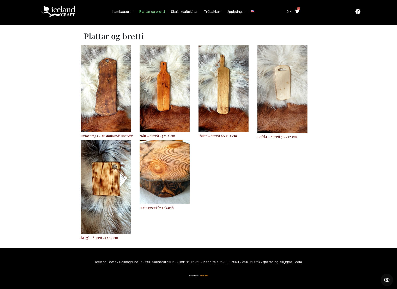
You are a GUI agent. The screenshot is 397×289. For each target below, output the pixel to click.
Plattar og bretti (152, 11)
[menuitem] (253, 11)
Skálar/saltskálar (184, 11)
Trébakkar (212, 11)
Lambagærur (122, 11)
